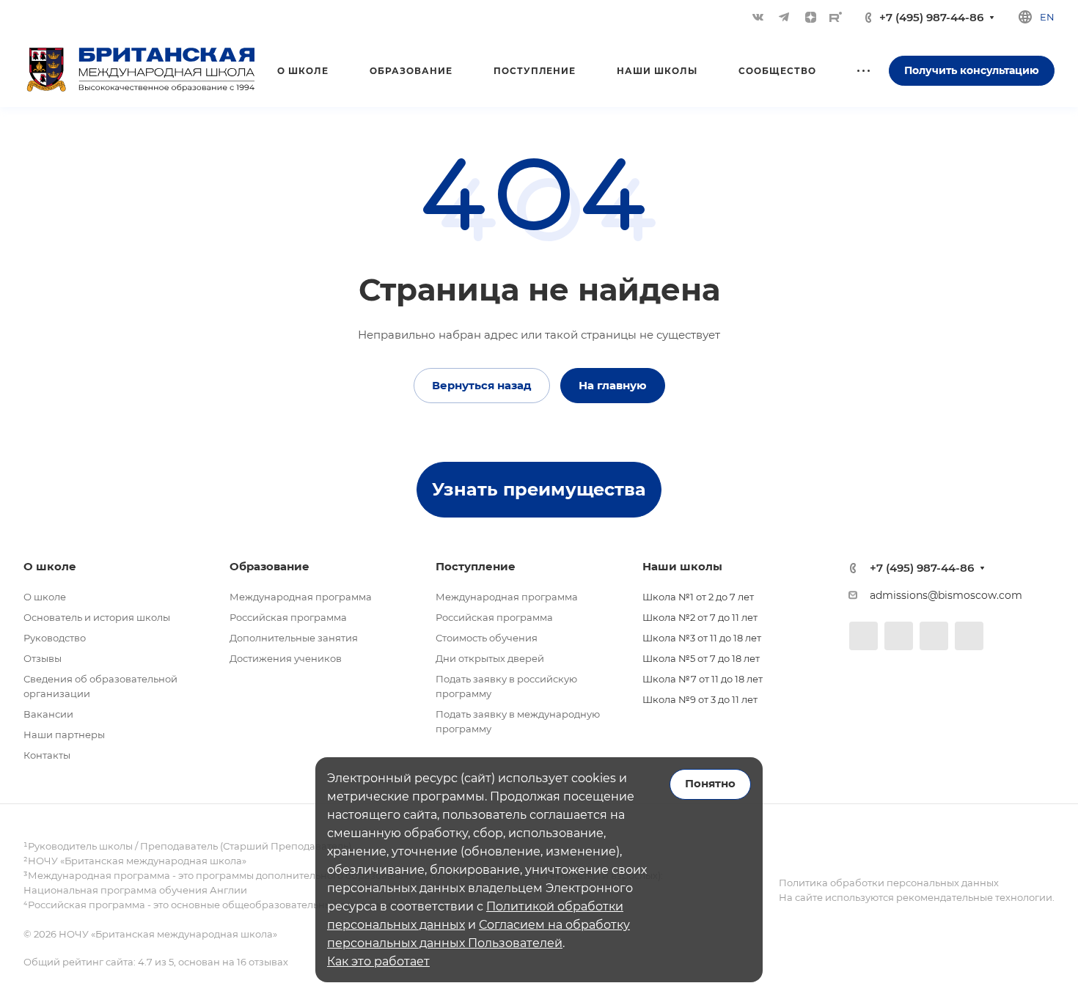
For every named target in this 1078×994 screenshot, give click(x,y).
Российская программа (288, 617)
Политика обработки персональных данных (889, 882)
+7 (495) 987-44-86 (931, 17)
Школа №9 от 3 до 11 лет (700, 699)
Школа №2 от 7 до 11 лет (700, 617)
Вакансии (48, 714)
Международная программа (301, 597)
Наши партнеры (64, 734)
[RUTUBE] (835, 17)
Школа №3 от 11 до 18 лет (701, 638)
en (1047, 17)
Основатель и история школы (96, 617)
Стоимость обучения (487, 638)
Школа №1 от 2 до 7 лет (698, 597)
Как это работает (378, 961)
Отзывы (42, 658)
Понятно (710, 783)
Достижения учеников (286, 658)
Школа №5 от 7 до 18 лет (701, 658)
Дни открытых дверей (490, 658)
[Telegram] (784, 17)
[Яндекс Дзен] (810, 17)
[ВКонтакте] (757, 17)
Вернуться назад (482, 385)
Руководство (54, 638)
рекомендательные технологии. (974, 897)
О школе (44, 597)
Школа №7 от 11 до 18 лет (702, 679)
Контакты (46, 755)
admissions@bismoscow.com (946, 595)
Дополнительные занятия (294, 638)
